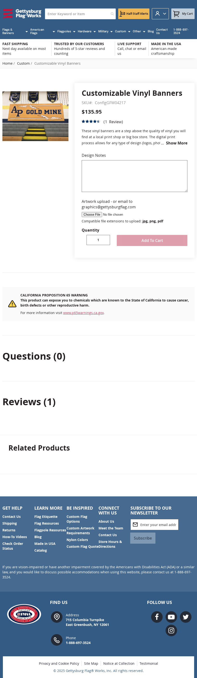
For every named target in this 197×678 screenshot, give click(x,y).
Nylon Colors (77, 539)
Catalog (40, 550)
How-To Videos (14, 536)
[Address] (56, 616)
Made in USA (44, 543)
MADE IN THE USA (166, 43)
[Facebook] (157, 617)
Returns (8, 530)
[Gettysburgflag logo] (26, 614)
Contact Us (11, 516)
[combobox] (80, 13)
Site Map (91, 663)
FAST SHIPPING (15, 43)
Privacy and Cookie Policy (59, 663)
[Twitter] (185, 617)
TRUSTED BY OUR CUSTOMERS (79, 43)
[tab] (98, 356)
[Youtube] (171, 617)
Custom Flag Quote (82, 546)
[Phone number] (56, 639)
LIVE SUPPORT (129, 43)
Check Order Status (12, 546)
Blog (38, 536)
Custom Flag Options (77, 519)
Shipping (9, 523)
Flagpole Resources (50, 530)
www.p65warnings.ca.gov (83, 312)
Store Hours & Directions (110, 544)
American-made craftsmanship (164, 51)
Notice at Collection (119, 663)
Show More (176, 143)
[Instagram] (171, 630)
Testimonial (149, 663)
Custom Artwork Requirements (80, 530)
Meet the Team (110, 528)
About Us (106, 521)
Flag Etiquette (45, 516)
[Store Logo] (22, 14)
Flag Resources (46, 523)
